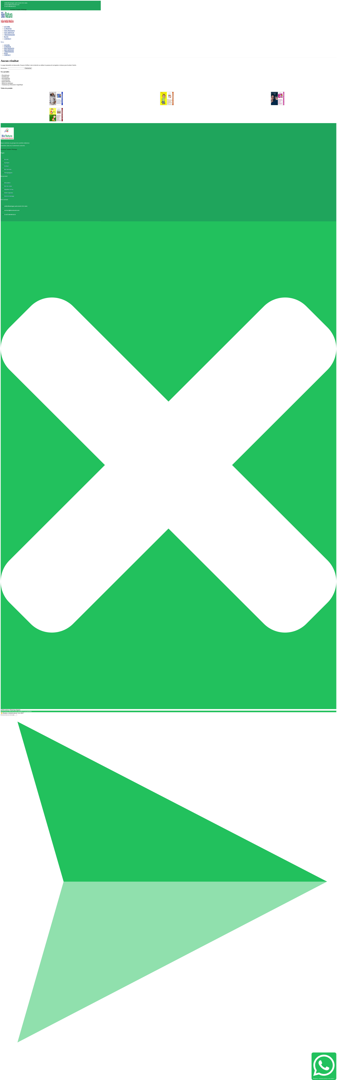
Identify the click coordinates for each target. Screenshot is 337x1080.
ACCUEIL (7, 27)
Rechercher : (4, 68)
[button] (38, 42)
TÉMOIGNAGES (9, 35)
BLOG (6, 37)
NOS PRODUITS (9, 31)
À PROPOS (7, 29)
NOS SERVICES (9, 33)
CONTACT (7, 39)
